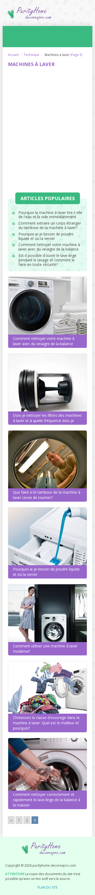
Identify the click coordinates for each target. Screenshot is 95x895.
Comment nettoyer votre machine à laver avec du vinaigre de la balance (49, 247)
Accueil (13, 54)
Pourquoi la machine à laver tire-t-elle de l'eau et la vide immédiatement (50, 215)
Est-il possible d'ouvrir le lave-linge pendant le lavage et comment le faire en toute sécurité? (47, 260)
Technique (31, 54)
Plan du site (47, 887)
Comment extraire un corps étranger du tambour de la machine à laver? (49, 225)
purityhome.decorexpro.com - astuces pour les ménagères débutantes (47, 15)
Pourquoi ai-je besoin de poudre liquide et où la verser (45, 236)
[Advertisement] (47, 121)
